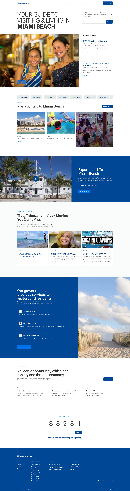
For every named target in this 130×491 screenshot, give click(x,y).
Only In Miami (35, 473)
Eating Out (73, 469)
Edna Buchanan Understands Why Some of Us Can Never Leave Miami (63, 253)
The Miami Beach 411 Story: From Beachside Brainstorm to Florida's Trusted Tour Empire (31, 254)
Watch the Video (84, 191)
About (19, 467)
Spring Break (85, 38)
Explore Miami (35, 465)
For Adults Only (36, 479)
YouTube (108, 481)
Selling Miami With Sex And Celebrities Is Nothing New (96, 64)
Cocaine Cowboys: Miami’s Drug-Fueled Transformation (95, 253)
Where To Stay (74, 467)
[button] (48, 3)
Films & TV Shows (36, 477)
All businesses (107, 106)
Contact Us (20, 469)
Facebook (101, 481)
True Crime (53, 250)
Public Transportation (31, 323)
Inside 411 (21, 250)
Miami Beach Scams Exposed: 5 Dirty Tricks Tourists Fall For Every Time (94, 41)
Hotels (19, 136)
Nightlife (33, 469)
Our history (108, 379)
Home (19, 465)
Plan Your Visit (74, 464)
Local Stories (59, 3)
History (83, 61)
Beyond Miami (35, 481)
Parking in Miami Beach (31, 335)
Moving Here (68, 3)
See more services (24, 347)
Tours (49, 136)
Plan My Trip (108, 3)
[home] (23, 3)
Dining (81, 115)
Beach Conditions (29, 311)
